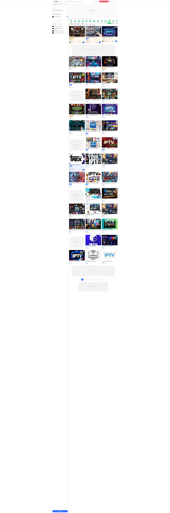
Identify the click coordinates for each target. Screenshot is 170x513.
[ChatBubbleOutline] (80, 42)
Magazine (82, 1)
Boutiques (78, 1)
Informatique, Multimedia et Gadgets (81, 18)
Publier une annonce (104, 1)
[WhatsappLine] (81, 42)
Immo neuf (65, 1)
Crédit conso (74, 1)
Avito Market (74, 18)
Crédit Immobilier (70, 1)
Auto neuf (62, 1)
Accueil (71, 18)
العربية (114, 1)
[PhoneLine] (83, 42)
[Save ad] (83, 27)
